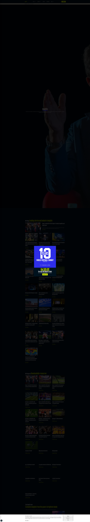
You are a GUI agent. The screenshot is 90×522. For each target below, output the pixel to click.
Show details (26, 520)
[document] (45, 261)
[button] (55, 246)
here (49, 518)
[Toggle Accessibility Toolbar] (1, 520)
